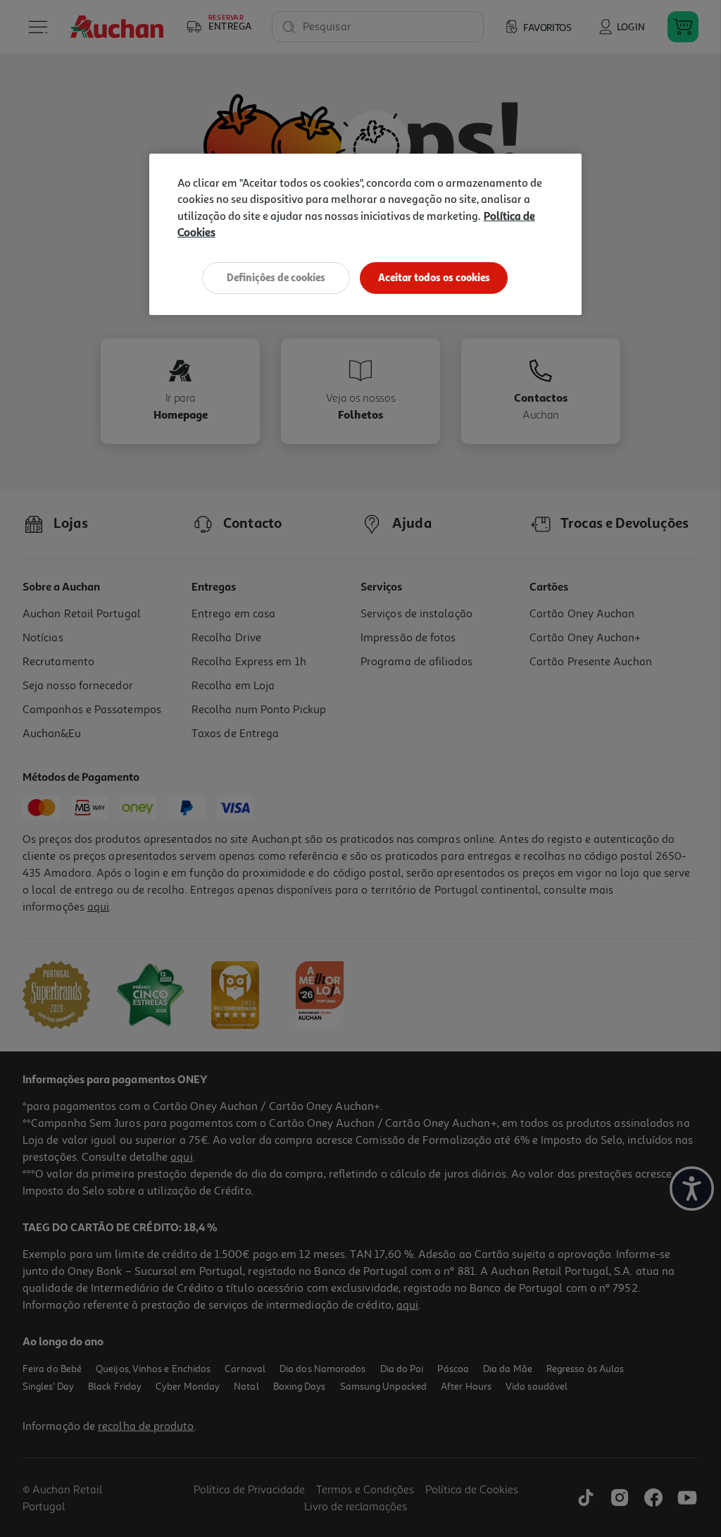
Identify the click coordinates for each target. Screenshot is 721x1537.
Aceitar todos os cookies (434, 277)
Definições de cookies (276, 277)
